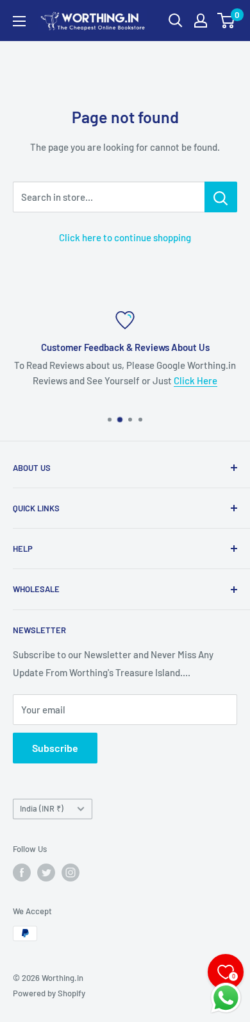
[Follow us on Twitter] (46, 872)
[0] (227, 20)
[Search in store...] (220, 197)
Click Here (195, 380)
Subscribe (55, 748)
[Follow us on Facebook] (22, 872)
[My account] (200, 20)
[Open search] (176, 20)
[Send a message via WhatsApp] (226, 998)
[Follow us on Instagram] (70, 872)
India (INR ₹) (41, 808)
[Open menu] (19, 21)
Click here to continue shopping (125, 237)
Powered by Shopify (49, 993)
